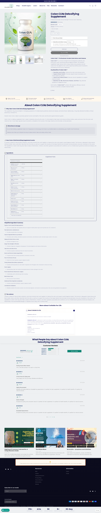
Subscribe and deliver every (60, 42)
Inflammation (90, 444)
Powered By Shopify (16, 506)
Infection (84, 444)
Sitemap (37, 484)
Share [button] (53, 90)
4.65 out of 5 (30, 350)
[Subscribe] (25, 491)
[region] (51, 187)
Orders (67, 471)
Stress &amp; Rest (40, 446)
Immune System (77, 444)
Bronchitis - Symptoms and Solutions (79, 449)
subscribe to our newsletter (49, 322)
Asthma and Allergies (81, 446)
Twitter (42, 324)
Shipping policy (42, 506)
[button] (18, 5)
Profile (67, 473)
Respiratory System (27, 444)
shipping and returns (39, 475)
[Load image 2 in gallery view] (20, 60)
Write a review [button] (74, 351)
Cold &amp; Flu (8, 446)
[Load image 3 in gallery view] (29, 60)
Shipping (52, 26)
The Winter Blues (41, 449)
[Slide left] (6, 59)
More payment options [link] (64, 55)
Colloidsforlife (9, 506)
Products (11, 444)
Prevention (70, 444)
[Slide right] (44, 59)
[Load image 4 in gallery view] (38, 60)
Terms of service (36, 506)
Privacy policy (29, 506)
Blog (36, 471)
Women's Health (19, 444)
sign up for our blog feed (61, 322)
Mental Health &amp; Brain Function (49, 444)
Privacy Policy (38, 477)
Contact (37, 473)
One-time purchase (57, 38)
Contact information (49, 506)
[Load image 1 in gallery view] (11, 60)
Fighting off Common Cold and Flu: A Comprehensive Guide (16, 450)
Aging (6, 444)
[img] (19, 360)
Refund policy (38, 482)
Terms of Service (38, 479)
